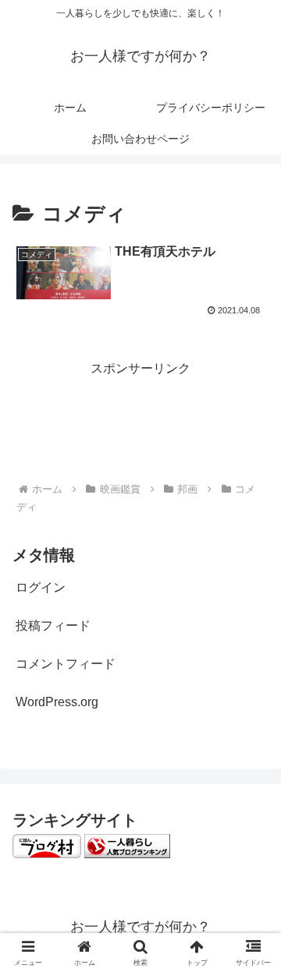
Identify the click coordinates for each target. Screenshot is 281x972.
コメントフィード (66, 663)
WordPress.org (57, 702)
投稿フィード (53, 625)
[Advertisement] (140, 419)
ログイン (41, 587)
